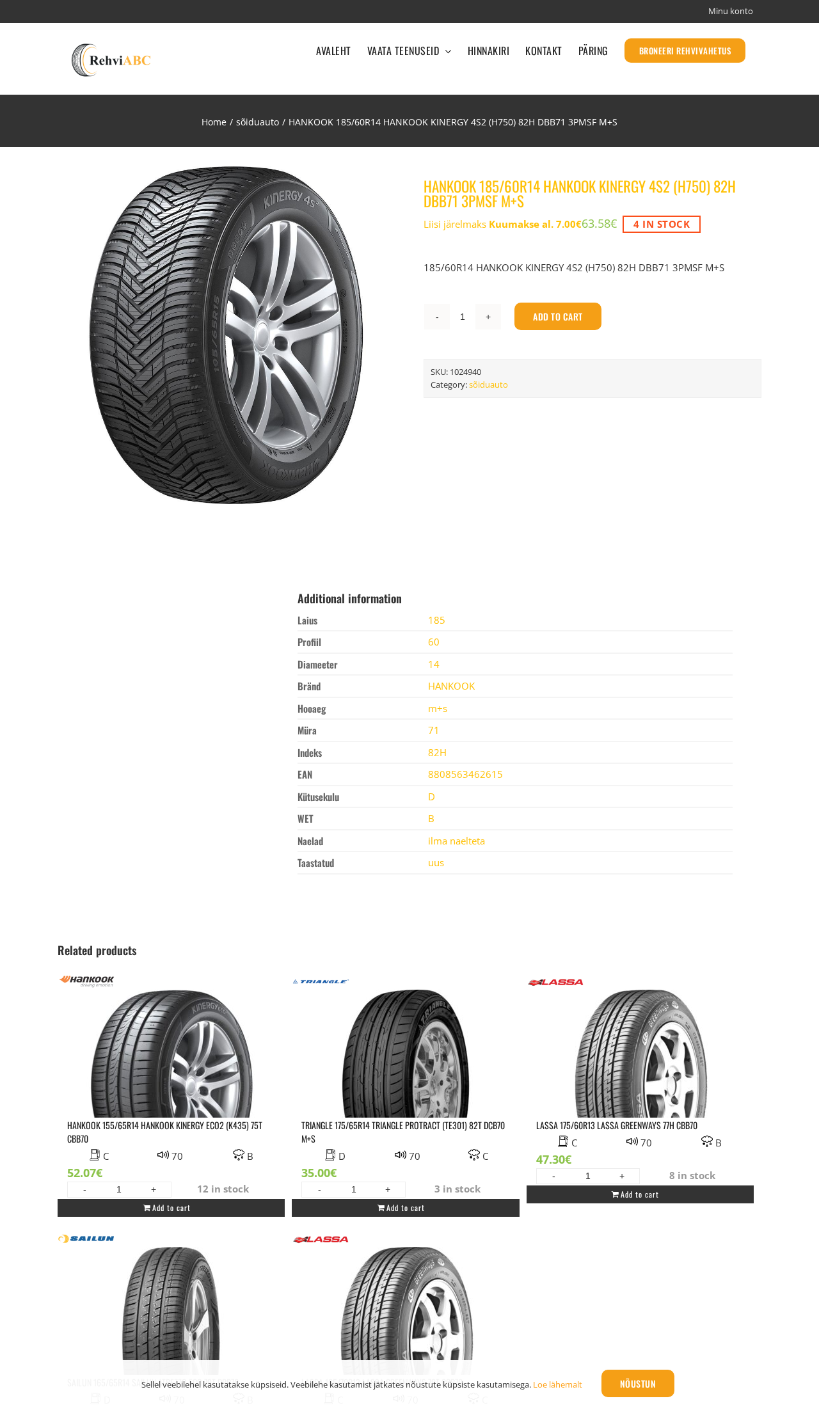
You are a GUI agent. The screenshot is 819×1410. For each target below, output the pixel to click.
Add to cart (558, 316)
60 (434, 641)
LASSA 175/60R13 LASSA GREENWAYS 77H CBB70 (616, 1125)
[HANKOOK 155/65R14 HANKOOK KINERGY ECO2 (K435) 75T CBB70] (171, 1078)
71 (434, 730)
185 (436, 620)
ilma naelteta (456, 840)
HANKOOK (451, 685)
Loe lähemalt (557, 1384)
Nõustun (638, 1383)
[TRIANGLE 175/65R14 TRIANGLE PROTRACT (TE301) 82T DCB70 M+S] (405, 1078)
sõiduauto (488, 384)
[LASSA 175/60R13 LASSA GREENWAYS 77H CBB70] (640, 1078)
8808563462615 (465, 774)
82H (437, 752)
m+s (437, 708)
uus (436, 862)
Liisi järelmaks (503, 224)
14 (434, 664)
